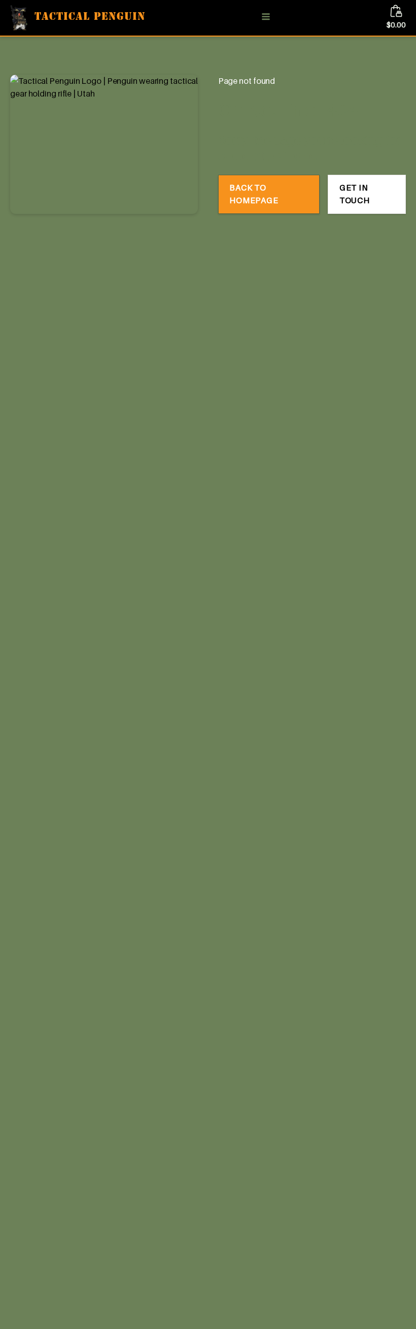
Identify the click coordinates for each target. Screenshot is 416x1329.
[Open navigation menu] (266, 17)
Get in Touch (354, 194)
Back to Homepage (253, 194)
